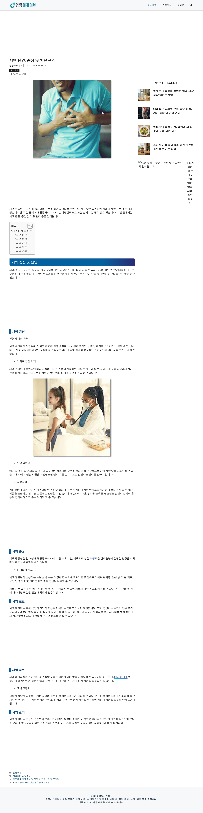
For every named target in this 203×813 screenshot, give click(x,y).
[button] (191, 5)
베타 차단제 (121, 677)
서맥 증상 (21, 238)
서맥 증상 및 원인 (22, 230)
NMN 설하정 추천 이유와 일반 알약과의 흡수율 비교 (190, 182)
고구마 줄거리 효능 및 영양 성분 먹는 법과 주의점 (36, 779)
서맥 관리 (21, 251)
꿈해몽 (180, 5)
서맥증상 (26, 776)
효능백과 (152, 5)
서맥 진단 (21, 243)
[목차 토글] (28, 226)
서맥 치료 (21, 247)
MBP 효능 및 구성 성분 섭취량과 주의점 (31, 782)
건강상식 (166, 5)
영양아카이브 (15, 65)
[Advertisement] (101, 33)
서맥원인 (17, 776)
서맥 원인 (21, 234)
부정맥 (93, 558)
